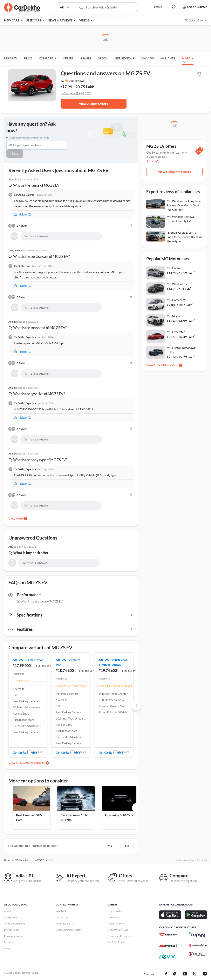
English (158, 6)
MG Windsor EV (177, 284)
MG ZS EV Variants (32, 763)
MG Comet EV (176, 300)
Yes (109, 845)
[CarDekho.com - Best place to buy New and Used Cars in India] (22, 7)
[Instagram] (195, 974)
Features (25, 629)
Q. (34, 183)
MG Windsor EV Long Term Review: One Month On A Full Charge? (184, 205)
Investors (9, 942)
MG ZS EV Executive (28, 660)
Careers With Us (13, 917)
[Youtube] (185, 974)
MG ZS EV (10, 58)
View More (15, 518)
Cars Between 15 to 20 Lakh (74, 817)
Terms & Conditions (14, 923)
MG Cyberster (176, 332)
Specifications (29, 614)
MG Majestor (175, 316)
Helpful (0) (25, 214)
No (127, 845)
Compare (38, 751)
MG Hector (174, 268)
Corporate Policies (14, 935)
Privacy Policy (11, 929)
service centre (98, 272)
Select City (196, 20)
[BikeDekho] (168, 934)
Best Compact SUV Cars (29, 817)
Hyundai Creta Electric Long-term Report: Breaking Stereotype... (184, 237)
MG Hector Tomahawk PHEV (181, 350)
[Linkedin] (205, 974)
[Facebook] (166, 974)
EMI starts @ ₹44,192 (76, 93)
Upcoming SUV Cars (119, 815)
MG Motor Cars (168, 365)
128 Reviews (76, 80)
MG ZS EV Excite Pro (68, 662)
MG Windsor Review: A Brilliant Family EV (182, 219)
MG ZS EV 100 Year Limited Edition (113, 662)
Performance (29, 594)
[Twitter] (174, 974)
